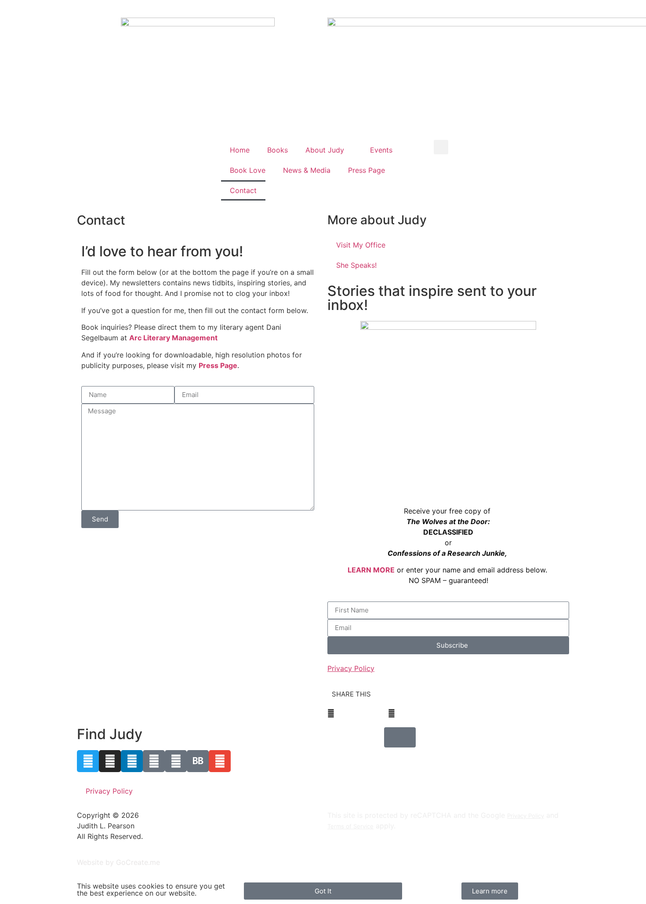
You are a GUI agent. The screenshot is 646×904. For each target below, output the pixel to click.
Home (240, 150)
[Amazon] (154, 761)
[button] (441, 147)
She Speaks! (356, 265)
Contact (243, 190)
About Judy (324, 150)
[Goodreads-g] (176, 761)
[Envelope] (220, 761)
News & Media (306, 170)
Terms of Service (350, 826)
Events (381, 150)
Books (277, 150)
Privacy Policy (109, 791)
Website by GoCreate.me (118, 862)
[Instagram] (110, 761)
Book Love (247, 170)
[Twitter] (88, 761)
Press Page (366, 170)
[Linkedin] (132, 761)
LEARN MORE (371, 569)
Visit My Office (360, 245)
